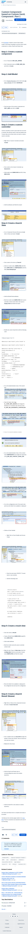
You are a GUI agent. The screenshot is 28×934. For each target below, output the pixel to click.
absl (7, 859)
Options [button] (15, 22)
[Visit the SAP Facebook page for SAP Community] (10, 916)
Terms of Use (21, 920)
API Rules (14, 864)
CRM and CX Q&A (6, 879)
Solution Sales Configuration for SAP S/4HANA (12, 872)
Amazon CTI (4, 864)
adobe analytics (13, 859)
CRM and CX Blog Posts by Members (9, 5)
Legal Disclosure (21, 923)
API (9, 864)
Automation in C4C (21, 864)
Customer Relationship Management (8, 829)
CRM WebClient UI (22, 33)
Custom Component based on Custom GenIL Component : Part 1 (13, 14)
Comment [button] (22, 834)
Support (21, 927)
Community (9, 1)
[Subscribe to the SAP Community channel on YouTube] (15, 916)
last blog (6, 42)
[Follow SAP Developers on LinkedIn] (17, 916)
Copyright (7, 923)
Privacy (6, 920)
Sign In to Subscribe (20, 19)
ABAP (3, 859)
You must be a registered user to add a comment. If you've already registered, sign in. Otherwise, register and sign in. (13, 845)
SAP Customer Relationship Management (9, 33)
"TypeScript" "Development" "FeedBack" (18, 857)
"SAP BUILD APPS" (5, 857)
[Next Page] (15, 866)
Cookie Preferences (7, 930)
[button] (3, 27)
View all (3, 909)
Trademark (7, 927)
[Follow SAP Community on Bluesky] (12, 916)
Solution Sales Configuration (8, 888)
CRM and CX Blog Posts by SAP (9, 874)
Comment (6, 848)
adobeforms (21, 859)
